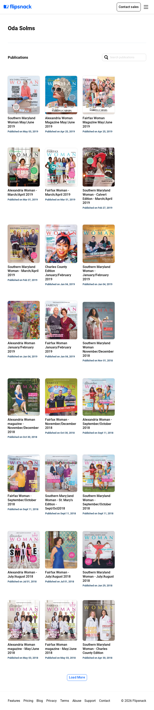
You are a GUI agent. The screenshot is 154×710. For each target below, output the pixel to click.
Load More (77, 677)
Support (90, 701)
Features (14, 701)
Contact (104, 701)
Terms (64, 701)
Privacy (51, 701)
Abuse (76, 701)
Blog (39, 701)
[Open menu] (146, 7)
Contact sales (129, 7)
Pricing (28, 701)
